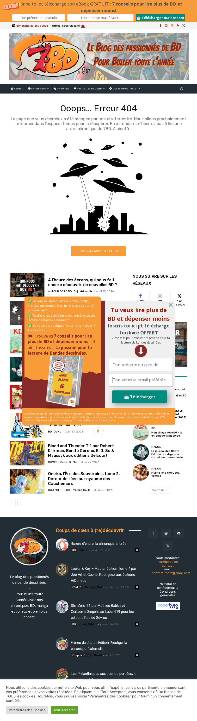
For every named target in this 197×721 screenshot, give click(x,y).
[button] (140, 340)
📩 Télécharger (139, 396)
